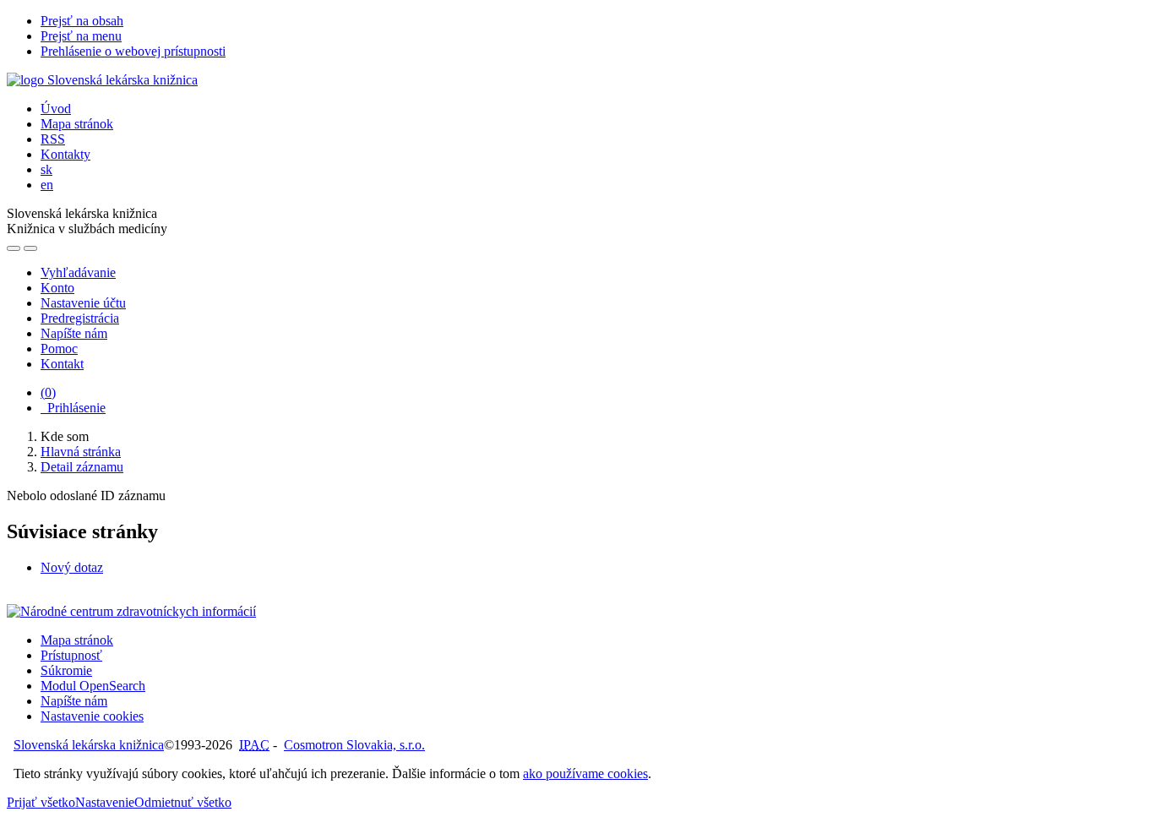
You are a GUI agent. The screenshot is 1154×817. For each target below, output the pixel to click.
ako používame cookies (585, 773)
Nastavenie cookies (92, 716)
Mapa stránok (77, 124)
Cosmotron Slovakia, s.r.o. (354, 745)
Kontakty (65, 154)
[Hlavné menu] (30, 248)
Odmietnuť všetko (182, 802)
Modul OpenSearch (93, 685)
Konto (57, 288)
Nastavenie (104, 802)
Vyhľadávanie (78, 272)
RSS (53, 139)
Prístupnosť (71, 655)
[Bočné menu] (13, 248)
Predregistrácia (80, 318)
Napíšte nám (74, 333)
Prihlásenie (73, 407)
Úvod (56, 108)
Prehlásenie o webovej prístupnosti (133, 51)
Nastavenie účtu (83, 303)
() (48, 392)
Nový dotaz (72, 567)
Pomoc (59, 348)
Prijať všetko (41, 802)
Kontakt (62, 364)
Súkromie (66, 670)
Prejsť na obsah (82, 21)
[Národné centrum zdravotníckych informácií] (131, 611)
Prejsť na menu (81, 36)
